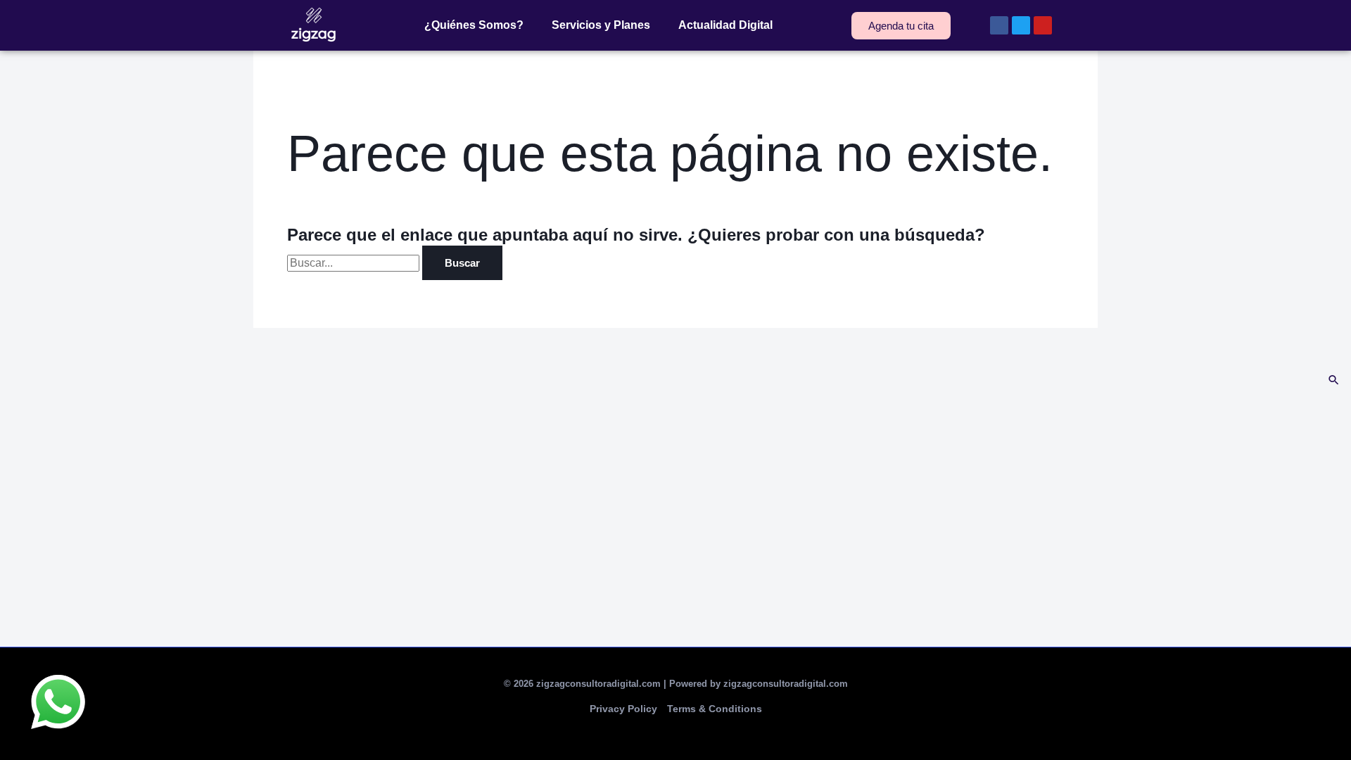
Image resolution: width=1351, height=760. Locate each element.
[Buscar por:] (354, 263)
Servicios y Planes (601, 25)
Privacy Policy (623, 708)
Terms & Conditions (714, 708)
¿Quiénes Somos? (474, 25)
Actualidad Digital (725, 25)
